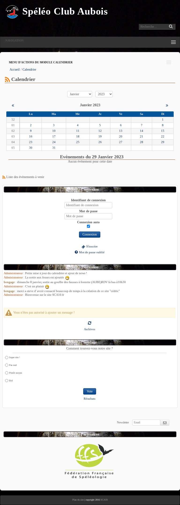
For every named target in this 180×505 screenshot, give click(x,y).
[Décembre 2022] (13, 105)
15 (162, 131)
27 (120, 142)
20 (120, 136)
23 (30, 142)
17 (54, 136)
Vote (90, 391)
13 (120, 131)
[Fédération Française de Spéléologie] (89, 459)
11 (77, 131)
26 (100, 142)
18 (77, 136)
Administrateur (13, 273)
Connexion (89, 234)
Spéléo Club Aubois (65, 11)
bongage (9, 282)
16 (30, 136)
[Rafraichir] (89, 323)
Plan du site (78, 499)
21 (141, 136)
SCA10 (104, 499)
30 (30, 147)
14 (141, 131)
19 (100, 136)
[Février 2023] (167, 105)
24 (54, 142)
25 (77, 142)
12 (100, 131)
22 (162, 136)
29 (162, 142)
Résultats (89, 398)
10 (54, 131)
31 (54, 147)
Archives (89, 329)
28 (141, 142)
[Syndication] (7, 79)
